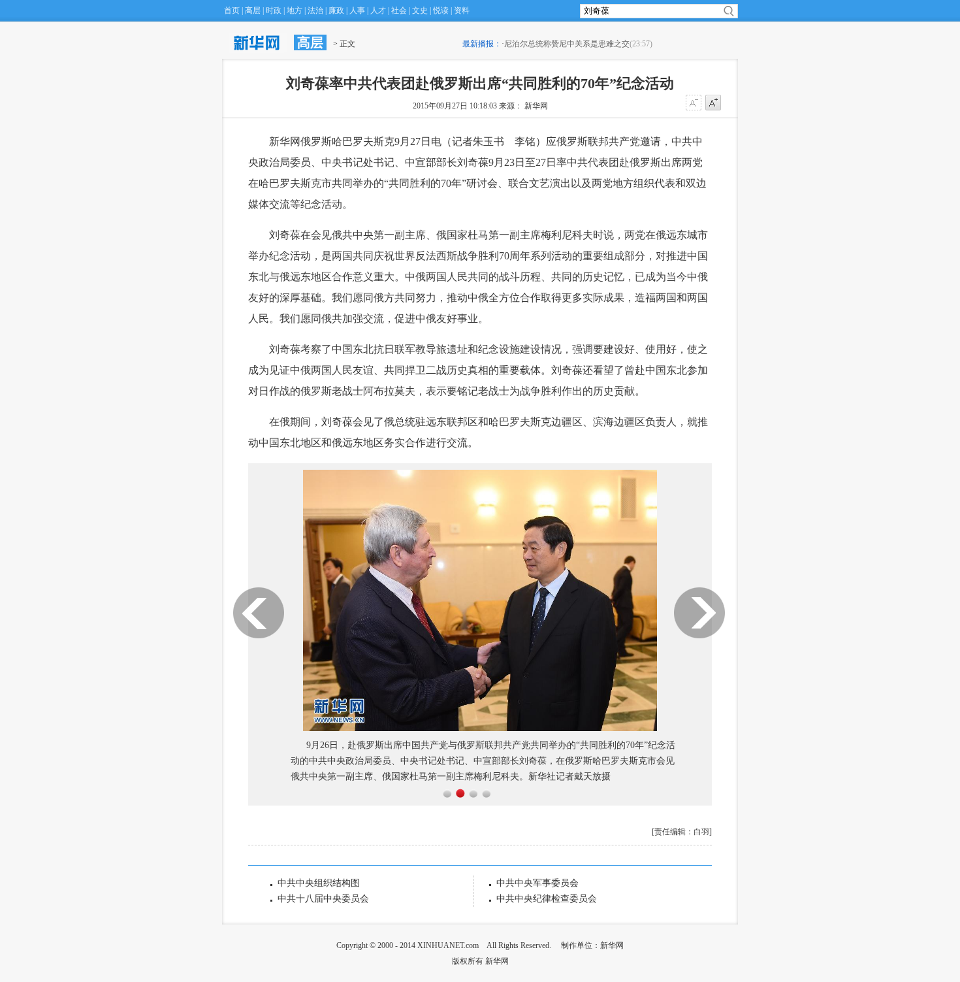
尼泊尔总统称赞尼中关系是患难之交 (567, 43)
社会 (399, 10)
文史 (420, 10)
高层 (253, 10)
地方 (294, 10)
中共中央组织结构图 (319, 883)
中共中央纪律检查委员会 (546, 899)
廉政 (336, 10)
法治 (315, 10)
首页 (232, 10)
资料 (462, 10)
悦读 (441, 10)
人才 (378, 10)
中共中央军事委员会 (537, 883)
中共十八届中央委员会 (323, 899)
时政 (273, 10)
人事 (357, 10)
